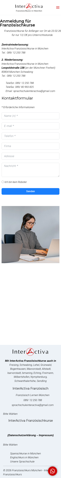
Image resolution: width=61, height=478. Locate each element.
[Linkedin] (37, 427)
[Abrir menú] (57, 7)
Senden (30, 191)
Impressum (46, 435)
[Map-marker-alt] (49, 427)
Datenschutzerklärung (22, 435)
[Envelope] (43, 427)
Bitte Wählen (10, 413)
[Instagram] (30, 427)
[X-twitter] (18, 427)
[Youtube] (24, 427)
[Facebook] (11, 427)
